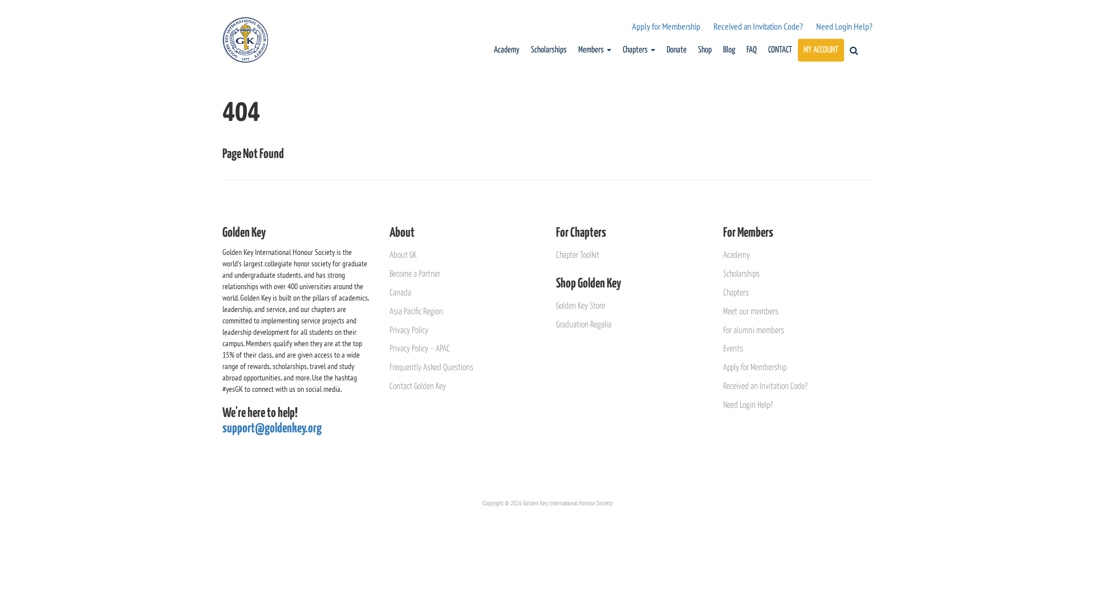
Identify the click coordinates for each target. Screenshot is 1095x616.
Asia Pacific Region (416, 311)
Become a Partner (415, 274)
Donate (677, 50)
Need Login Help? (844, 26)
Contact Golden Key (418, 386)
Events (733, 349)
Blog (729, 50)
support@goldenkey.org (272, 428)
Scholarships (549, 50)
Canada (400, 293)
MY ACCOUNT (821, 50)
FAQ (752, 50)
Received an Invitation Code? (758, 26)
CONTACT (780, 50)
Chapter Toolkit (577, 255)
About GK (403, 255)
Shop (705, 50)
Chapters (636, 50)
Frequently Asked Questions (431, 367)
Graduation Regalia (583, 325)
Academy (507, 50)
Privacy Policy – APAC (420, 349)
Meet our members (750, 311)
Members (592, 50)
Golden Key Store (580, 306)
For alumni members (753, 330)
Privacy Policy (409, 330)
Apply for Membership (666, 26)
